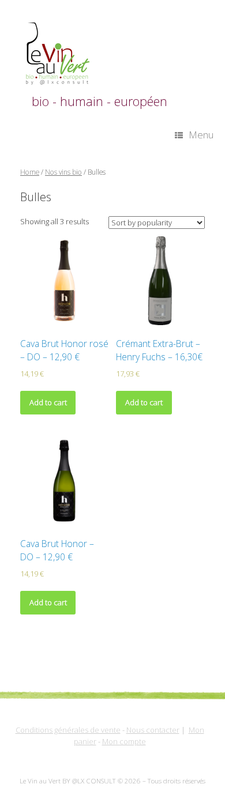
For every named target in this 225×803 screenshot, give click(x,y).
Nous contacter (152, 730)
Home (29, 172)
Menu (201, 134)
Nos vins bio (63, 172)
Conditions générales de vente (68, 730)
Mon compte (124, 741)
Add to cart (48, 402)
